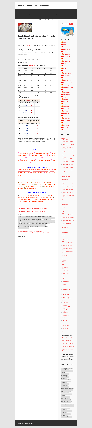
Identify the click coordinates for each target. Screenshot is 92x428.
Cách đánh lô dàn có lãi (37, 220)
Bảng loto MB (65, 321)
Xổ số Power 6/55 (66, 63)
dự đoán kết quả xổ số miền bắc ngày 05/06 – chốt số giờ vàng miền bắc (33, 210)
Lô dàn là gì (33, 225)
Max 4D (64, 68)
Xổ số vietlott (66, 59)
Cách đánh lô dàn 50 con (29, 220)
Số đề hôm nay (27, 14)
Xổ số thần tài (66, 78)
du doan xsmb (71, 388)
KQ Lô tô (29, 17)
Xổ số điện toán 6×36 (66, 289)
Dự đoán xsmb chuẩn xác (47, 10)
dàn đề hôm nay (26, 223)
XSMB (33, 14)
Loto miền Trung (66, 118)
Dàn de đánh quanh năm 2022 (36, 222)
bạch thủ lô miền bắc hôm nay (31, 219)
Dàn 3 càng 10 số (44, 220)
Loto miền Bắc (66, 113)
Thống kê (23, 17)
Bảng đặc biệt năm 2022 (46, 219)
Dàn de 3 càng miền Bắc (64, 392)
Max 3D (64, 66)
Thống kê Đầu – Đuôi (67, 104)
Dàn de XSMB (48, 222)
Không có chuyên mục (21, 225)
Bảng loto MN (65, 320)
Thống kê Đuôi (66, 101)
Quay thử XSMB (66, 120)
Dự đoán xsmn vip (58, 10)
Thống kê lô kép (66, 97)
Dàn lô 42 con (32, 223)
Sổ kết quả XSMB (66, 51)
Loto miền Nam (66, 115)
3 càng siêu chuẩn (42, 216)
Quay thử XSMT (66, 125)
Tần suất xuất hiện (67, 108)
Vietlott (62, 14)
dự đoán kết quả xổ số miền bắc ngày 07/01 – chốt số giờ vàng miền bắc (42, 232)
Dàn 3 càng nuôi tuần (51, 220)
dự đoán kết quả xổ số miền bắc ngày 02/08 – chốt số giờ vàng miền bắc (33, 206)
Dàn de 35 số (30, 222)
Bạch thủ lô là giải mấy (21, 219)
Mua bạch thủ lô (43, 225)
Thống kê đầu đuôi (67, 89)
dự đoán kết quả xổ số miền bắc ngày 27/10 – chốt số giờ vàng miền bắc (30, 231)
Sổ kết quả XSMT (66, 56)
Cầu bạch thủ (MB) (67, 80)
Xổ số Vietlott (65, 282)
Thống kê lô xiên (66, 94)
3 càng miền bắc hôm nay (35, 216)
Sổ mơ (42, 17)
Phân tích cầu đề (19, 14)
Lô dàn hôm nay (28, 225)
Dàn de (19, 222)
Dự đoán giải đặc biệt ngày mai (45, 223)
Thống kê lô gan (66, 92)
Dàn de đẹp (44, 222)
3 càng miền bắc (27, 216)
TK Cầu (18, 17)
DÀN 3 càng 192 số (64, 389)
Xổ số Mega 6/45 (66, 61)
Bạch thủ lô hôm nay (64, 375)
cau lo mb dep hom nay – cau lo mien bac (35, 5)
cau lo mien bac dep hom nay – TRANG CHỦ (24, 10)
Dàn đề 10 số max (21, 223)
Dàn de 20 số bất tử (24, 222)
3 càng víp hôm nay (49, 216)
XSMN (38, 14)
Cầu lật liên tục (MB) (67, 82)
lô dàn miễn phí (37, 225)
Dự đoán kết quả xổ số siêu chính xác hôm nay (67, 405)
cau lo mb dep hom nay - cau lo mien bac (28, 33)
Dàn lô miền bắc (37, 223)
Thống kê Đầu (66, 99)
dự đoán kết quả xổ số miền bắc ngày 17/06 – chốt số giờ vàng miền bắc (33, 211)
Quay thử (36, 17)
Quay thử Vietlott (66, 127)
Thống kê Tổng (66, 106)
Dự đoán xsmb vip (37, 10)
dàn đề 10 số (53, 222)
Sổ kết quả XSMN (66, 54)
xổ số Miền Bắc (31, 65)
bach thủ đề (63, 372)
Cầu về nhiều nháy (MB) (68, 87)
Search (71, 23)
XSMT (42, 14)
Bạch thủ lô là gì (63, 378)
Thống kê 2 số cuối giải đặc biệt (35, 226)
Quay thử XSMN (66, 123)
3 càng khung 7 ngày (21, 216)
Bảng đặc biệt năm (39, 219)
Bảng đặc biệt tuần (21, 220)
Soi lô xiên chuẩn (63, 412)
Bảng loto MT (65, 318)
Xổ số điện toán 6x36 (67, 73)
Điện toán (68, 14)
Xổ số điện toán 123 (67, 75)
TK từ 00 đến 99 (66, 111)
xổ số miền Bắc (27, 45)
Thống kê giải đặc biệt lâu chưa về (66, 416)
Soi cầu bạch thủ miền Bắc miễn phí (23, 226)
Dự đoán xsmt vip (67, 10)
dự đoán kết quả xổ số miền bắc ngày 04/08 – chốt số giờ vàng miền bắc (33, 208)
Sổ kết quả (56, 14)
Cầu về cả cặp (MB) (67, 85)
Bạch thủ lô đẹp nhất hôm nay (66, 381)
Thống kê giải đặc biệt (44, 226)
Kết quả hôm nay (48, 14)
